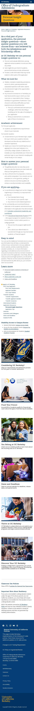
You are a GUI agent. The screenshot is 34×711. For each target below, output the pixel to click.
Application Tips (10, 309)
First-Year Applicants (9, 286)
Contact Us (6, 676)
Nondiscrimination (8, 688)
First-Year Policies (11, 292)
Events (5, 665)
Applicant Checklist (11, 290)
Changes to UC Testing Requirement (14, 645)
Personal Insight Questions (14, 307)
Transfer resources (11, 301)
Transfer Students (8, 294)
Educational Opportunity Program (18, 216)
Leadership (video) (10, 274)
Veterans (6, 311)
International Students (9, 303)
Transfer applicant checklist (13, 299)
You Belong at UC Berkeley (13, 444)
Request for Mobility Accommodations (17, 328)
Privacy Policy (6, 681)
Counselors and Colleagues (11, 313)
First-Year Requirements (13, 288)
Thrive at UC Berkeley (11, 523)
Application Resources (24, 29)
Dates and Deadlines (11, 279)
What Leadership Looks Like (13, 277)
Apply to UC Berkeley (11, 29)
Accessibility (6, 684)
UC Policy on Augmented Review (12, 650)
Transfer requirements (12, 296)
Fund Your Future (9, 404)
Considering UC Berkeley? (12, 365)
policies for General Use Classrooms (21, 586)
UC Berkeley (5, 1)
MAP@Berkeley (7, 668)
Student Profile (7, 317)
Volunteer (5, 672)
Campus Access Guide (22, 325)
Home (3, 29)
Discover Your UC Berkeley (13, 563)
